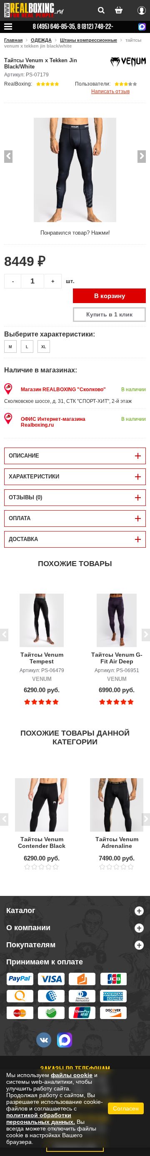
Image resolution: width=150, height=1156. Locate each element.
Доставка (23, 539)
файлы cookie (71, 1075)
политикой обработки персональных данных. (40, 1118)
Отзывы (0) (25, 497)
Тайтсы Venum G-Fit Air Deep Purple (116, 658)
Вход (142, 9)
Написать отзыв (110, 91)
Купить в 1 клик (109, 314)
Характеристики (34, 476)
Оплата (19, 518)
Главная (13, 40)
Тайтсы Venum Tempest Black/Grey (41, 658)
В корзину (109, 295)
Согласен (126, 1108)
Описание (24, 456)
